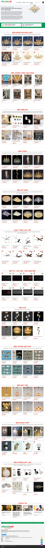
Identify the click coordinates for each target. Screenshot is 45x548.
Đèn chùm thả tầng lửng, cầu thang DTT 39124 (17, 180)
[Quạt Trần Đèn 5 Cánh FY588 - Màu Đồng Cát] (28, 255)
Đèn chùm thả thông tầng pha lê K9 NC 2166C (6, 180)
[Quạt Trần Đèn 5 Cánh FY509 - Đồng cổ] (17, 255)
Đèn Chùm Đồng (7, 34)
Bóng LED (35, 492)
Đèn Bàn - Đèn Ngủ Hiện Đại (25, 112)
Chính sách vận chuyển (14, 522)
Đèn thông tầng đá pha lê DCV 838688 (17, 100)
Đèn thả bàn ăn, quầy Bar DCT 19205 (27, 322)
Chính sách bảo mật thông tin (37, 522)
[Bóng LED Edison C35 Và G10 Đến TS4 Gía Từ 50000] (17, 486)
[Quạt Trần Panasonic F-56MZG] (6, 240)
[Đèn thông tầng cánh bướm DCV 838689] (38, 94)
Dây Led (29, 465)
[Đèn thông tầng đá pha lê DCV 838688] (17, 94)
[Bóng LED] (38, 487)
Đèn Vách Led (4, 424)
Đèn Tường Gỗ (22, 348)
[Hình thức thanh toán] (38, 508)
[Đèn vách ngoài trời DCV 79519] (28, 446)
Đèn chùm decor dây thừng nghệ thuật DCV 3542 (16, 141)
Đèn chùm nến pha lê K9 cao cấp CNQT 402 (6, 166)
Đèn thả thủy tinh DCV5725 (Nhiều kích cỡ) (17, 125)
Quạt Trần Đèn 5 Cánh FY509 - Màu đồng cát (37, 261)
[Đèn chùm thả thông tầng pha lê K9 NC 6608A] (28, 160)
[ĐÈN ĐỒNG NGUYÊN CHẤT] (6, 508)
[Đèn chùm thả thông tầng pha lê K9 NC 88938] (38, 160)
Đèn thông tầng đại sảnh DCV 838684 (27, 100)
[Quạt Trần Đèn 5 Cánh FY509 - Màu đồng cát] (38, 255)
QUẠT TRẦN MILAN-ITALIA (22, 233)
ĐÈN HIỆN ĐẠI (22, 110)
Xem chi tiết (14, 517)
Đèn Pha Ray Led (14, 464)
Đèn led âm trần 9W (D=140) (5, 478)
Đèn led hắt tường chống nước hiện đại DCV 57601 (38, 437)
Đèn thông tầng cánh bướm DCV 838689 (37, 100)
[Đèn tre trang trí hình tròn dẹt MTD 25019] (38, 392)
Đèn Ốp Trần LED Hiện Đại (6, 112)
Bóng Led (25, 465)
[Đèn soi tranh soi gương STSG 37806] (17, 370)
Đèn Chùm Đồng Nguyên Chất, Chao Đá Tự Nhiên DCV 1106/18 (6, 48)
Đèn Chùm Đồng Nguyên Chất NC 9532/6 (27, 62)
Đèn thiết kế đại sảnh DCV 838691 (16, 85)
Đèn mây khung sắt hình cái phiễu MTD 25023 (27, 398)
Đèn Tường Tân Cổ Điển (38, 348)
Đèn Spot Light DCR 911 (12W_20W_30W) (38, 478)
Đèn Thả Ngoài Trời (23, 424)
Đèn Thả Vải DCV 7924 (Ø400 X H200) (16, 337)
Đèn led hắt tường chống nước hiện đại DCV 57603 (17, 437)
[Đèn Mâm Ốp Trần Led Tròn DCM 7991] (38, 214)
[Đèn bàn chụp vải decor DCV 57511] (28, 135)
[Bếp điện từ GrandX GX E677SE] (28, 277)
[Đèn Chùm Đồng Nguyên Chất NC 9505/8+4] (17, 56)
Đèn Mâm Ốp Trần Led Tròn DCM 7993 (27, 220)
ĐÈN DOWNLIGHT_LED (22, 462)
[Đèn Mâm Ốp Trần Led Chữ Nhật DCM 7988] (6, 214)
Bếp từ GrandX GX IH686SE (5, 283)
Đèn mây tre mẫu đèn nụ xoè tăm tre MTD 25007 (6, 398)
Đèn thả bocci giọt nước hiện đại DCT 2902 (27, 125)
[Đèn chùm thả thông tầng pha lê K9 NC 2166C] (6, 174)
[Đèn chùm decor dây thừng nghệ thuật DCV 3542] (17, 135)
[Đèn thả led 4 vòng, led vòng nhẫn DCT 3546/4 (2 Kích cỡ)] (38, 119)
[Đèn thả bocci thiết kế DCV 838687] (28, 79)
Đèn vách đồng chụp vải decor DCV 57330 (6, 125)
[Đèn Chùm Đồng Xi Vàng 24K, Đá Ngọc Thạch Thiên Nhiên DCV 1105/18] (28, 41)
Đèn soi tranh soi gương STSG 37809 (27, 361)
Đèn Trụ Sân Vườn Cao (39, 424)
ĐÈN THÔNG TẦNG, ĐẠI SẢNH (22, 73)
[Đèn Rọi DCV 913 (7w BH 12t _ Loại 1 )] (17, 472)
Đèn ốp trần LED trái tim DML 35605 (6, 141)
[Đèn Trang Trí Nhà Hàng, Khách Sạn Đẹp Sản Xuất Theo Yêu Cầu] (28, 508)
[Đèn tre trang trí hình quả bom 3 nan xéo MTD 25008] (17, 392)
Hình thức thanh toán (38, 512)
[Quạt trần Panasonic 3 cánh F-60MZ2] (17, 240)
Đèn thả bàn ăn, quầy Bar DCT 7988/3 (38, 322)
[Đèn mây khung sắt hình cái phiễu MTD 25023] (28, 392)
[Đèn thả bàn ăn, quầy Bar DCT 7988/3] (38, 316)
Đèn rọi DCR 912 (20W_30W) (26, 478)
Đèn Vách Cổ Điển (10, 424)
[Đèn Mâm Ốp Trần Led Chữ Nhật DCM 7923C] (17, 214)
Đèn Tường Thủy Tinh (29, 348)
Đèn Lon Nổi (16, 465)
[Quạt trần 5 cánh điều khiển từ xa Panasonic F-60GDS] (28, 240)
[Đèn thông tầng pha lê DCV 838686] (6, 94)
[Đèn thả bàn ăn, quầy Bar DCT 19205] (28, 316)
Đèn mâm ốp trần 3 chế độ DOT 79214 (27, 206)
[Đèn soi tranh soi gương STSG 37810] (17, 355)
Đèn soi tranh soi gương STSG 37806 (17, 376)
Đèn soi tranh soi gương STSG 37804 (38, 376)
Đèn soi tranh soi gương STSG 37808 (38, 361)
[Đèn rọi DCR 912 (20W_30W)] (28, 472)
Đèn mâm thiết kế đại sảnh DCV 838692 (5, 85)
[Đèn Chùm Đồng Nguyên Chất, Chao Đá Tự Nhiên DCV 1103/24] (6, 56)
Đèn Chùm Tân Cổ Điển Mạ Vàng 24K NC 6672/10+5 (27, 180)
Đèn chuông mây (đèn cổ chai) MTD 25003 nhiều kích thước (6, 413)
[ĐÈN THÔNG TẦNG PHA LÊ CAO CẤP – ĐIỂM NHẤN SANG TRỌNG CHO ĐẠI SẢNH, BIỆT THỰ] (17, 508)
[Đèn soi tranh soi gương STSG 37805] (28, 370)
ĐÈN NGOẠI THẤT (22, 423)
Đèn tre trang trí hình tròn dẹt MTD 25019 (38, 398)
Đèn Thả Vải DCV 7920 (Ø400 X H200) (27, 337)
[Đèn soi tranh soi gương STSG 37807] (6, 370)
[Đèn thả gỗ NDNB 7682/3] (38, 331)
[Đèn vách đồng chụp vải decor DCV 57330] (6, 119)
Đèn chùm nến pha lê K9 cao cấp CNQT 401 (17, 166)
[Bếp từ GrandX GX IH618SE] (17, 277)
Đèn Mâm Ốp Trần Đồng (31, 34)
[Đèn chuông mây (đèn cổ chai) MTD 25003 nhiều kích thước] (6, 406)
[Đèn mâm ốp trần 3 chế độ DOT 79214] (28, 200)
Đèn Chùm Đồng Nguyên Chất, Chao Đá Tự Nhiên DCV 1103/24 (6, 63)
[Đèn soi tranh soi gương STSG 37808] (38, 355)
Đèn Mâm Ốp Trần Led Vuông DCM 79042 (37, 206)
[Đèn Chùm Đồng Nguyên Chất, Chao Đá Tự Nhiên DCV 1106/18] (6, 41)
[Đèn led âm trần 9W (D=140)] (6, 472)
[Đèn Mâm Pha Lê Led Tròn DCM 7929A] (6, 200)
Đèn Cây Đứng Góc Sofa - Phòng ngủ (37, 112)
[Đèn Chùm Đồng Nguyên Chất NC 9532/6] (28, 56)
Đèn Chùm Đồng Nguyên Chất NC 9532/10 (38, 62)
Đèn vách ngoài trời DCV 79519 (27, 452)
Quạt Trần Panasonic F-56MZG (5, 246)
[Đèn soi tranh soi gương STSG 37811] (6, 355)
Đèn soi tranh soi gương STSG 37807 (6, 376)
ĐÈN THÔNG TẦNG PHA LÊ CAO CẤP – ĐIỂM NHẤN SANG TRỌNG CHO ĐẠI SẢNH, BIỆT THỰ (16, 514)
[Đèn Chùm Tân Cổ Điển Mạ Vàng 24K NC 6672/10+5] (28, 174)
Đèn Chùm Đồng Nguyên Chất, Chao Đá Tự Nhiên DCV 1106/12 (17, 48)
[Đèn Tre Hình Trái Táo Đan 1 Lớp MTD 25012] (17, 406)
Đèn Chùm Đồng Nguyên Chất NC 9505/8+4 (17, 62)
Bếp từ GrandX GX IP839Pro (37, 298)
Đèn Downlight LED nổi (31, 464)
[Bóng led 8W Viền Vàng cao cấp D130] (6, 485)
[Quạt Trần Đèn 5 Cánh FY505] (38, 240)
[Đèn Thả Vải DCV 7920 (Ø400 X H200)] (28, 331)
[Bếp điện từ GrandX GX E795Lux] (6, 292)
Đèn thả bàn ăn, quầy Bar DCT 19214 (17, 322)
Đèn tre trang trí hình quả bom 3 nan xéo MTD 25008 (17, 398)
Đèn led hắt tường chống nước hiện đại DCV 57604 (6, 437)
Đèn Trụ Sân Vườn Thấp (31, 424)
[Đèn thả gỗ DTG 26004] (38, 406)
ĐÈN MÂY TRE (22, 385)
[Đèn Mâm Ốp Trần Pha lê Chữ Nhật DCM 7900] (17, 200)
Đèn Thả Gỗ (28, 309)
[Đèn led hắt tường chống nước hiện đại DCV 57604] (6, 431)
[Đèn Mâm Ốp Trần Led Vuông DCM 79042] (38, 200)
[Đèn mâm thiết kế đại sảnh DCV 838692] (6, 79)
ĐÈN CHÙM (22, 151)
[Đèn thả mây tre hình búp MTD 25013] (28, 406)
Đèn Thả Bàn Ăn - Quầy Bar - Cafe (27, 111)
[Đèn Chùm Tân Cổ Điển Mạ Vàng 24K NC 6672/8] (38, 174)
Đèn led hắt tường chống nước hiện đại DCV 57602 (27, 437)
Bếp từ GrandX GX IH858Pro (26, 298)
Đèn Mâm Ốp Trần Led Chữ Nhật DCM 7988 (6, 220)
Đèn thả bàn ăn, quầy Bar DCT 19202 (6, 322)
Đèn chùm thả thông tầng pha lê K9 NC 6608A (27, 166)
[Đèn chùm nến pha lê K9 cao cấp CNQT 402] (6, 160)
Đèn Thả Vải (24, 309)
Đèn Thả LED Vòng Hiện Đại (37, 111)
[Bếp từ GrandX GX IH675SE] (38, 277)
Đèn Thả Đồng (13, 34)
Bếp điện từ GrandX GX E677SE (27, 283)
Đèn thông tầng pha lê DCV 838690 (38, 85)
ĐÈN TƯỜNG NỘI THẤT (22, 346)
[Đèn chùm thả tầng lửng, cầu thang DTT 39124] (17, 174)
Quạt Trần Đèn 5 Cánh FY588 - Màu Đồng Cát (27, 261)
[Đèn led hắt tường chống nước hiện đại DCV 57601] (38, 431)
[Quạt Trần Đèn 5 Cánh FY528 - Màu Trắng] (6, 255)
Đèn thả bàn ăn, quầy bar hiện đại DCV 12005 (38, 141)
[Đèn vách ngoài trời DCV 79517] (17, 446)
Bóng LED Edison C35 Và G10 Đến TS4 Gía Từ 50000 (17, 491)
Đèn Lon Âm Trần (38, 464)
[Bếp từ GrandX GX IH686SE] (6, 277)
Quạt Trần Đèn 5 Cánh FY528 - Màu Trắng (5, 261)
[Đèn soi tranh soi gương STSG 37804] (38, 370)
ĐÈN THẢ (22, 308)
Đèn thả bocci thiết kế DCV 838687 (27, 85)
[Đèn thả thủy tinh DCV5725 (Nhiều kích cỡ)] (17, 119)
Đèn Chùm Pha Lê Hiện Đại (16, 111)
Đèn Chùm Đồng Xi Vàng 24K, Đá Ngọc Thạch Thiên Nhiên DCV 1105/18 (27, 48)
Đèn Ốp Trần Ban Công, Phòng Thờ (22, 193)
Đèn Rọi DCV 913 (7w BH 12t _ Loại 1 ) (17, 478)
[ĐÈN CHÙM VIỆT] (7, 524)
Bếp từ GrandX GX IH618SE (16, 283)
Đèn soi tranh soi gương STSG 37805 (27, 376)
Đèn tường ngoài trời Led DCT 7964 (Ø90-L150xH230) (6, 452)
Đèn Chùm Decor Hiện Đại (7, 111)
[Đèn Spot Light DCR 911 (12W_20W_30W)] (38, 472)
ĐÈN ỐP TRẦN (22, 190)
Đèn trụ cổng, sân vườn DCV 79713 (38, 452)
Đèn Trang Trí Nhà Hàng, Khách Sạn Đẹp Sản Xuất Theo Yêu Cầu (28, 513)
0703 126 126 (8, 25)
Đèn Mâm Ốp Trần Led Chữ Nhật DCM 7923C (17, 220)
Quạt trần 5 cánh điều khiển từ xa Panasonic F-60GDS (27, 246)
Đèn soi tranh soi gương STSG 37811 (6, 361)
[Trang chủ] (16, 2)
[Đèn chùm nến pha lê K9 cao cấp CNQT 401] (17, 160)
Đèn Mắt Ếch (21, 465)
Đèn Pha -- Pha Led (7, 464)
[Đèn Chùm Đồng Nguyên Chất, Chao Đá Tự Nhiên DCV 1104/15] (38, 41)
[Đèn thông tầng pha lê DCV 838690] (38, 79)
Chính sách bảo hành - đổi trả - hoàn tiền (25, 522)
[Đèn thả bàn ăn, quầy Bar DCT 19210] (6, 331)
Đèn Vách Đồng (18, 34)
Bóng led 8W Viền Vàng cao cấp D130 (6, 490)
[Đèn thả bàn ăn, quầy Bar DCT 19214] (17, 316)
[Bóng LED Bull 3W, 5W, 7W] (28, 487)
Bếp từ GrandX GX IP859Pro (16, 298)
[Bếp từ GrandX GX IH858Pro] (28, 292)
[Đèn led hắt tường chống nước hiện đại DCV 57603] (17, 431)
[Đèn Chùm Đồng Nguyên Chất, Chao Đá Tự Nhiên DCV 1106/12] (17, 41)
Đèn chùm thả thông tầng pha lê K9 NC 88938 (38, 166)
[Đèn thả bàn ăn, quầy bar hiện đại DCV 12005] (38, 135)
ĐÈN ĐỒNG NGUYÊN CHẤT (22, 32)
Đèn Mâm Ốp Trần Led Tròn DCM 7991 (38, 220)
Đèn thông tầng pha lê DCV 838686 (6, 100)
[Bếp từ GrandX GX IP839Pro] (38, 292)
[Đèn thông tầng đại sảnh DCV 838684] (28, 94)
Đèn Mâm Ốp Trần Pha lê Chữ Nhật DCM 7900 (17, 206)
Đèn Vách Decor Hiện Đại (16, 112)
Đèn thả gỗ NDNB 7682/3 (38, 336)
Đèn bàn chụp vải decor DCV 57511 (27, 141)
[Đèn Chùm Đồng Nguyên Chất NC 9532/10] (38, 56)
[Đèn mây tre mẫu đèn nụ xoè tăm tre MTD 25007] (6, 392)
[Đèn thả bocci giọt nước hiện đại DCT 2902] (28, 119)
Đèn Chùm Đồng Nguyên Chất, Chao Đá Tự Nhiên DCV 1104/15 (38, 48)
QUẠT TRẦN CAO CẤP (22, 230)
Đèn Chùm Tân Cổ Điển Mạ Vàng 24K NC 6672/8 (38, 180)
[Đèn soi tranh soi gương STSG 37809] (28, 355)
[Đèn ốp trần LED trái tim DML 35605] (6, 135)
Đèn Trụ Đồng (24, 34)
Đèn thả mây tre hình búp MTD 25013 (27, 412)
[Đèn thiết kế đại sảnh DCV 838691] (17, 79)
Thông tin (22, 503)
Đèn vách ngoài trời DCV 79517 (17, 452)
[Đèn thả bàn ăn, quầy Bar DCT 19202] (6, 316)
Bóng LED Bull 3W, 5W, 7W (27, 492)
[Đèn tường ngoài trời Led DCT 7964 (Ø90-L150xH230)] (6, 446)
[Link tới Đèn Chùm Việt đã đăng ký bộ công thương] (15, 534)
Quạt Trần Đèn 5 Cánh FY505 (37, 246)
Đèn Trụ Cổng (16, 424)
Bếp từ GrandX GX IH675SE (37, 283)
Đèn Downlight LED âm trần (22, 464)
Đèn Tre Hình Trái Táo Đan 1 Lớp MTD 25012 (17, 412)
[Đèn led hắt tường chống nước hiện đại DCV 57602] (28, 431)
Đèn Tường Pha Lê (16, 348)
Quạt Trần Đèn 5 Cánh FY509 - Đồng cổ (16, 261)
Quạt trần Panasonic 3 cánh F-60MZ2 (16, 246)
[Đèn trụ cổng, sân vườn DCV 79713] (38, 446)
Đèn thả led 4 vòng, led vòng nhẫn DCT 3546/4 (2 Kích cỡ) (38, 126)
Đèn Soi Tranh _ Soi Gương (7, 348)
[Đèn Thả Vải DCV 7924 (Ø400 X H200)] (17, 331)
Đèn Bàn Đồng (38, 34)
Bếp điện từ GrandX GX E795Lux (6, 298)
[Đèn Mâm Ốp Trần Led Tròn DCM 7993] (28, 214)
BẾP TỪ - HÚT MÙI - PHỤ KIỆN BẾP (22, 271)
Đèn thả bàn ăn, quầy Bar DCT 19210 (6, 337)
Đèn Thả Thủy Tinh (18, 309)
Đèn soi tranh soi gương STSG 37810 (17, 361)
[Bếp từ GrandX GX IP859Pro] (17, 292)
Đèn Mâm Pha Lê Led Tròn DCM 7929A (6, 206)
